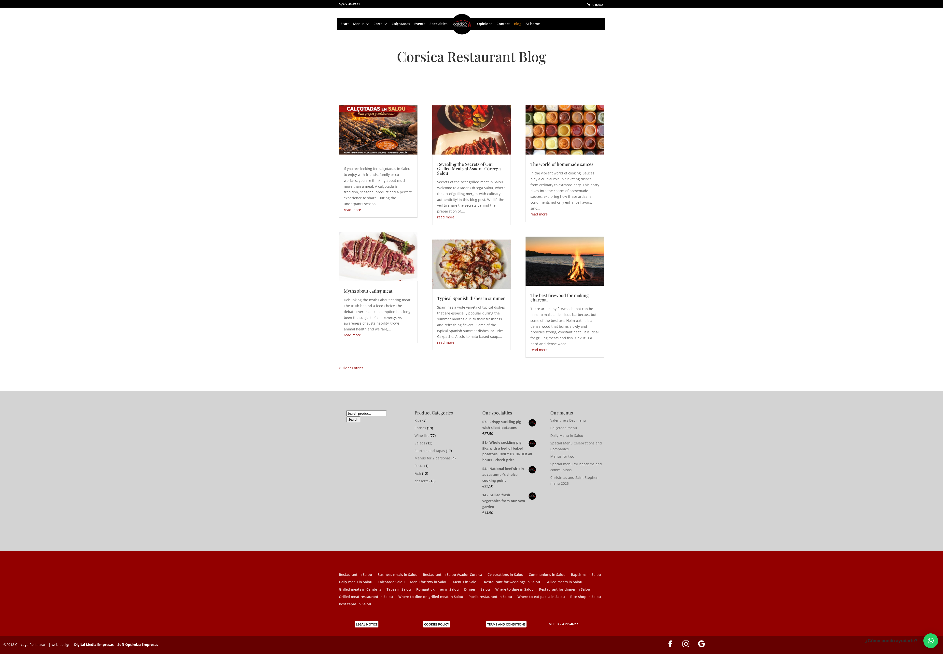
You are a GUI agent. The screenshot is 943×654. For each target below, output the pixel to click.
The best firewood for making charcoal (559, 297)
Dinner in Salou (477, 590)
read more (352, 209)
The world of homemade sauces (561, 164)
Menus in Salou (466, 582)
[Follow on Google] (701, 644)
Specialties (438, 24)
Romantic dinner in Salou (437, 590)
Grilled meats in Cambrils (360, 590)
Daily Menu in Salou (566, 435)
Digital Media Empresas (94, 644)
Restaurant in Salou (355, 575)
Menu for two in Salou (428, 582)
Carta (378, 24)
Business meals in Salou (397, 575)
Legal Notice (366, 624)
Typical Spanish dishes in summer (471, 298)
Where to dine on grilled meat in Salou (430, 597)
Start (345, 24)
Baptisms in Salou (586, 575)
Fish (418, 473)
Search (353, 419)
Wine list (422, 435)
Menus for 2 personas (433, 458)
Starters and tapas (430, 450)
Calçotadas (401, 24)
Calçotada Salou (391, 582)
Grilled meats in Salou (563, 582)
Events (419, 24)
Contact (503, 24)
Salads (420, 443)
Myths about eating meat (368, 291)
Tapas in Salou (399, 590)
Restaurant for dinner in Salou (564, 590)
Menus (358, 24)
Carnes (420, 428)
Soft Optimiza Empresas (137, 644)
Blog (517, 24)
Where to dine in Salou (514, 590)
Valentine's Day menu (568, 420)
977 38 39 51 (351, 4)
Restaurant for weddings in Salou (512, 582)
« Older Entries (351, 368)
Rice (418, 420)
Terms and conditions (506, 624)
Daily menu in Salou (355, 582)
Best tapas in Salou (355, 604)
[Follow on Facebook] (670, 644)
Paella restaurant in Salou (490, 597)
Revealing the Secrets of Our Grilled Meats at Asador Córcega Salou (469, 168)
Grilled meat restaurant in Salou (366, 597)
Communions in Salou (547, 575)
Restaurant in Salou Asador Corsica (452, 575)
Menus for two (562, 456)
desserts (422, 481)
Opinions (484, 24)
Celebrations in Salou (505, 575)
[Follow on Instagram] (686, 644)
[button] (930, 640)
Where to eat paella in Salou (541, 597)
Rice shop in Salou (585, 597)
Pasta (419, 465)
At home (533, 24)
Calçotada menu (563, 428)
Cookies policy (436, 624)
